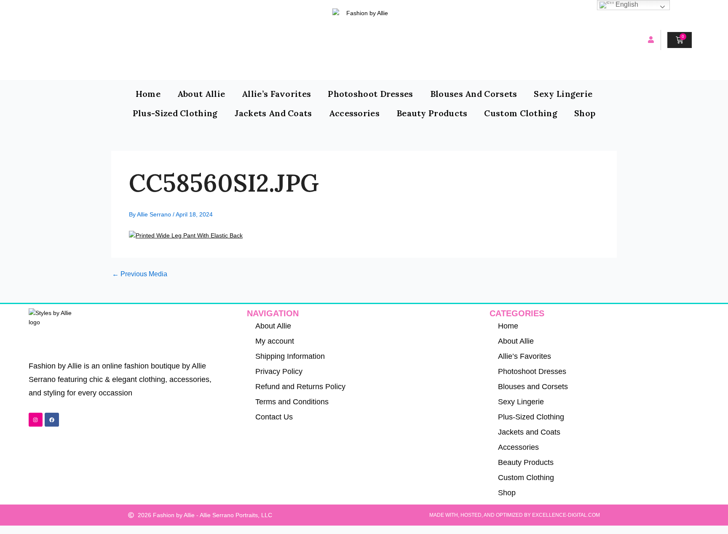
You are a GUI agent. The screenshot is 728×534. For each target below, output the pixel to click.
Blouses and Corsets (473, 93)
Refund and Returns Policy (300, 386)
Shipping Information (290, 356)
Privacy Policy (278, 371)
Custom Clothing (520, 113)
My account (274, 341)
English (626, 4)
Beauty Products (432, 113)
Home (148, 93)
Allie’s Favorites (276, 93)
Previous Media (139, 274)
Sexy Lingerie (563, 93)
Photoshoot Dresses (370, 93)
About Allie (201, 93)
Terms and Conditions (292, 402)
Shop (584, 113)
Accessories (354, 113)
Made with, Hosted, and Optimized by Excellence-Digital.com (514, 515)
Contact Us (274, 417)
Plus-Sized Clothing (175, 113)
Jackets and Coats (273, 113)
